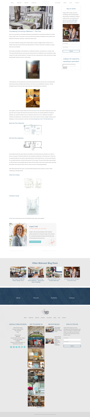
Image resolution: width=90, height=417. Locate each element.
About (25, 317)
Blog (71, 2)
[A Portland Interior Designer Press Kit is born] (72, 272)
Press (65, 2)
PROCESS (26, 2)
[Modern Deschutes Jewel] (36, 331)
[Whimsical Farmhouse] (36, 366)
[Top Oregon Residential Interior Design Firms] (18, 272)
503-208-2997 (18, 330)
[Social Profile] (24, 347)
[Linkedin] (19, 347)
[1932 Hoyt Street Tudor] (36, 354)
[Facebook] (11, 347)
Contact (77, 2)
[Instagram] (14, 347)
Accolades (57, 2)
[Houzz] (22, 347)
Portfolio (31, 317)
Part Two (12, 218)
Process (43, 317)
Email (18, 332)
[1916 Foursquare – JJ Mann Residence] (36, 342)
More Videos (39, 407)
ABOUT (12, 2)
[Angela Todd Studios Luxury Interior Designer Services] (45, 3)
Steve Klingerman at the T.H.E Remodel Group (42, 119)
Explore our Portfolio (35, 241)
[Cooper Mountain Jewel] (36, 400)
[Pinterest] (16, 347)
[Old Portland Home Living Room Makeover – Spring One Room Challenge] (36, 272)
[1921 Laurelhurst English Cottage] (36, 389)
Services (19, 2)
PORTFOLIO (34, 2)
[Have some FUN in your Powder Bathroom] (54, 272)
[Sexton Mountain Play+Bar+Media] (36, 377)
